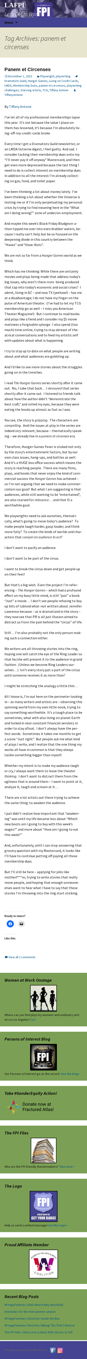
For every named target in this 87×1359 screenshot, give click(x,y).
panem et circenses (52, 85)
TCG (45, 90)
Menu (8, 22)
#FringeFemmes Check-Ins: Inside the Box (32, 1318)
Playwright (47, 76)
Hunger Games (38, 81)
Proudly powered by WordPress (25, 1350)
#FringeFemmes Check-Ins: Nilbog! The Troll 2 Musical (39, 1325)
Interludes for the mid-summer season (30, 1312)
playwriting (63, 76)
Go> (33, 1020)
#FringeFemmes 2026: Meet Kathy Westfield (33, 1305)
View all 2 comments (21, 957)
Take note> (66, 1167)
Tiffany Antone (59, 90)
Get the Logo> (57, 1225)
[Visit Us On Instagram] (60, 1350)
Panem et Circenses (27, 69)
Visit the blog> (70, 1074)
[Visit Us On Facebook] (52, 1350)
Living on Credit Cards (63, 81)
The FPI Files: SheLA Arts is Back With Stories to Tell (38, 1332)
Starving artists (31, 90)
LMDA (8, 85)
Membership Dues (25, 85)
